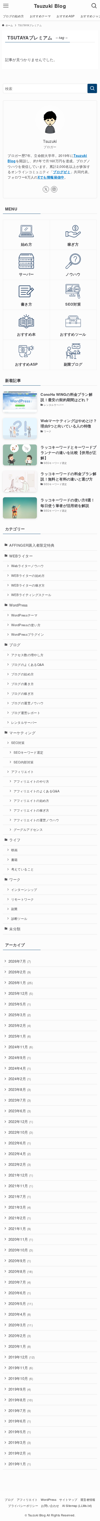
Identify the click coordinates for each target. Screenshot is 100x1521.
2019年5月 (19, 1431)
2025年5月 (19, 1003)
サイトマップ (68, 1499)
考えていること (22, 869)
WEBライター (21, 555)
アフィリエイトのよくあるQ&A (37, 791)
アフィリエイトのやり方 (31, 781)
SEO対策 (18, 742)
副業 (14, 908)
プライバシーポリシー (23, 1505)
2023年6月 (19, 1110)
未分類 (14, 928)
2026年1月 (20, 982)
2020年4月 (19, 1314)
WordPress (18, 604)
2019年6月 (19, 1420)
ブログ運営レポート (25, 712)
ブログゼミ (61, 171)
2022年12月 (20, 1121)
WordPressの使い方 (26, 625)
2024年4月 (19, 1068)
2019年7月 (19, 1410)
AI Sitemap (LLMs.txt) (77, 1505)
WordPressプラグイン (27, 634)
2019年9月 (19, 1389)
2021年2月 (19, 1217)
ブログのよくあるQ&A (27, 664)
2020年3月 (20, 1324)
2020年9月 (19, 1260)
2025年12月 (20, 993)
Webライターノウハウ (27, 565)
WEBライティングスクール (31, 594)
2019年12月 (21, 1356)
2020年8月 (20, 1271)
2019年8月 (20, 1399)
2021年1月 (19, 1228)
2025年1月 (19, 1036)
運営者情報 (87, 1499)
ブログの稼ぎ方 (22, 693)
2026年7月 (19, 961)
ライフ (14, 839)
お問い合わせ (50, 1505)
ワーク (14, 879)
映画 (14, 850)
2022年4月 (19, 1153)
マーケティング (22, 732)
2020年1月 (19, 1346)
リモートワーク (22, 899)
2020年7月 (19, 1282)
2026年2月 (19, 971)
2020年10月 (20, 1249)
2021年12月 (20, 1174)
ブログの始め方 (22, 674)
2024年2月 (19, 1078)
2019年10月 (20, 1378)
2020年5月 (20, 1303)
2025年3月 (19, 1014)
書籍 (14, 859)
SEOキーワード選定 (28, 752)
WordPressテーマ (24, 615)
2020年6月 (19, 1292)
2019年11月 (20, 1367)
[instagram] (54, 189)
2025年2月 (19, 1025)
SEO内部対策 (24, 762)
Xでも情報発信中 (51, 177)
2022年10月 (20, 1132)
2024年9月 (19, 1057)
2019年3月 (19, 1442)
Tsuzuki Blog (50, 6)
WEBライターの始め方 (28, 575)
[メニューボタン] (6, 6)
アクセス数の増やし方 (27, 654)
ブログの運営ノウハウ (27, 703)
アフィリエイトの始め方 (31, 800)
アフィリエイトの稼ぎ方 (31, 810)
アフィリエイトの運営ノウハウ (36, 820)
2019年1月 (19, 1463)
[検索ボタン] (94, 6)
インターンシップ (24, 889)
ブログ (14, 644)
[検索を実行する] (92, 88)
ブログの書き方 (22, 683)
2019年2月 (19, 1453)
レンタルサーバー (24, 722)
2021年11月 (20, 1185)
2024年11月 (20, 1046)
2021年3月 (19, 1207)
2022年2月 (19, 1164)
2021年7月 (19, 1196)
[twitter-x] (46, 189)
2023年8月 (19, 1089)
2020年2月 (19, 1335)
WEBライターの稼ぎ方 (28, 585)
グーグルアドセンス (28, 829)
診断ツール (19, 918)
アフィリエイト (22, 771)
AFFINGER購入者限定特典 (32, 545)
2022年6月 (19, 1142)
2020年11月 (20, 1239)
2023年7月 (19, 1100)
